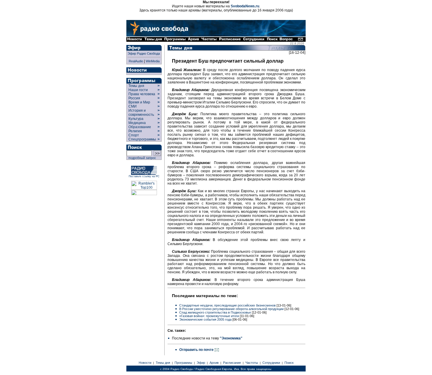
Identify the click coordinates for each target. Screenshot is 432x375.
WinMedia (153, 61)
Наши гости (138, 90)
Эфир (201, 362)
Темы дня (136, 86)
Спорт (133, 135)
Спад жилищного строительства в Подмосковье (215, 312)
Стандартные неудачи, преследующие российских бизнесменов (227, 305)
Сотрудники (271, 362)
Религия (135, 131)
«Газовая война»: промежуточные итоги (209, 316)
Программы (183, 362)
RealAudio (136, 61)
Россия (134, 98)
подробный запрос (141, 158)
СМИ (132, 106)
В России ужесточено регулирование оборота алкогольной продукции (231, 309)
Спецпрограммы (142, 139)
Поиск (289, 362)
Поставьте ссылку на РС (144, 176)
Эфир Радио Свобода (144, 53)
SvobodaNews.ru (245, 6)
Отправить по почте (197, 350)
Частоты (252, 362)
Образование (140, 127)
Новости (145, 362)
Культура (136, 119)
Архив (214, 362)
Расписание (232, 362)
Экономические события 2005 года (205, 319)
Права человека (142, 94)
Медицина (137, 123)
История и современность (141, 112)
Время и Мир (139, 102)
